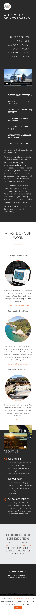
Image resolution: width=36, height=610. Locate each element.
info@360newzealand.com (18, 545)
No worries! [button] (18, 607)
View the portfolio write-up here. (18, 364)
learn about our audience (22, 598)
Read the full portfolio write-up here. (18, 305)
